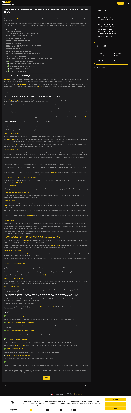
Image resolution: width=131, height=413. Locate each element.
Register (120, 3)
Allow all (115, 399)
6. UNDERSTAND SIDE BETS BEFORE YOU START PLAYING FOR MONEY (25, 45)
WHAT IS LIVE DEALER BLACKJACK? (14, 32)
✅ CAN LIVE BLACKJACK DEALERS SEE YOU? (18, 68)
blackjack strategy (14, 100)
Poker (79, 3)
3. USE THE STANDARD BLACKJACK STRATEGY (19, 40)
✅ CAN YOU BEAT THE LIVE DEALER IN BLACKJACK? (20, 61)
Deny (115, 408)
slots (78, 307)
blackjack (15, 18)
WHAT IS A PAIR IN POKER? (104, 15)
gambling (40, 86)
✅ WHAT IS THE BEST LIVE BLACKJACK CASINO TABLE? (21, 66)
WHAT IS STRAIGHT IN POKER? (105, 19)
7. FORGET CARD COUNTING (15, 47)
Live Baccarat (101, 53)
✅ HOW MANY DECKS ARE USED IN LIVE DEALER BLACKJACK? (23, 70)
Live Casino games (55, 245)
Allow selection (115, 404)
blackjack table (22, 84)
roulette (41, 307)
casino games (19, 182)
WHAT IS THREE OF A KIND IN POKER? (107, 22)
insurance (26, 240)
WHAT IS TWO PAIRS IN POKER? (105, 24)
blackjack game (29, 253)
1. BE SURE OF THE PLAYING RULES (16, 37)
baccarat (51, 307)
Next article (85, 385)
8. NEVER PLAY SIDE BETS (14, 48)
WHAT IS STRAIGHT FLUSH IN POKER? (107, 34)
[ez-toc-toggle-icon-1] (51, 29)
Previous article (8, 385)
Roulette (86, 3)
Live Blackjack (117, 53)
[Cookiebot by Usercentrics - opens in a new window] (12, 410)
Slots (73, 3)
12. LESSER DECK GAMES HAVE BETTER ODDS (19, 55)
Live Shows (101, 58)
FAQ (7, 60)
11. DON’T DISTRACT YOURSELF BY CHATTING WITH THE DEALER (24, 53)
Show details (82, 410)
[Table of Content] (52, 30)
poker (45, 307)
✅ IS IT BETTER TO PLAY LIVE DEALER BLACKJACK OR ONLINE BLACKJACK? (26, 63)
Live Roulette (116, 55)
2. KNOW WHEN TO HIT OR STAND (16, 38)
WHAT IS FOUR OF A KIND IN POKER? (107, 31)
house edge (54, 172)
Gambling (67, 3)
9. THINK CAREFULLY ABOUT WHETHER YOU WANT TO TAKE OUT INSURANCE (27, 50)
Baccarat (93, 3)
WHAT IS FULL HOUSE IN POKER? (106, 26)
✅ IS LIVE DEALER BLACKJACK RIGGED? (17, 71)
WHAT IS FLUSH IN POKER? (104, 17)
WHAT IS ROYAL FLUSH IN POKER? (106, 36)
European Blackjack (20, 345)
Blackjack (101, 3)
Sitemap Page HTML (99, 67)
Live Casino (101, 55)
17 (16, 144)
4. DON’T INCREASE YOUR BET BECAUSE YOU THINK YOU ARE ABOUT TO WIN (26, 42)
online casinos (10, 139)
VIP (48, 258)
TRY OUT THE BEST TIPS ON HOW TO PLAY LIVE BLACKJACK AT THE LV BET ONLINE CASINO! (29, 58)
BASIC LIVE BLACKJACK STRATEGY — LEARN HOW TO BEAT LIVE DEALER (24, 33)
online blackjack (15, 91)
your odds (35, 290)
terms (6, 325)
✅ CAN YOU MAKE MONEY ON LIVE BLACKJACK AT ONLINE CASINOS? (25, 65)
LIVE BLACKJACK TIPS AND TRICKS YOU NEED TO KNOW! (20, 35)
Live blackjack (7, 79)
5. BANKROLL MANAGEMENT (15, 43)
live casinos (30, 215)
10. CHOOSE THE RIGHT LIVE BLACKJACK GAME (20, 51)
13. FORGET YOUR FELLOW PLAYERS (17, 56)
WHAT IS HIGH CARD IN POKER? (105, 29)
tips (12, 130)
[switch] (46, 410)
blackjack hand (46, 275)
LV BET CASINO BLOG (8, 4)
